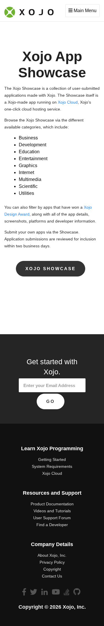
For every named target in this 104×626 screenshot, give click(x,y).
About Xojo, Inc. (52, 555)
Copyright (52, 569)
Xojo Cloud (68, 102)
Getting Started (52, 459)
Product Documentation (52, 504)
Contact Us (52, 576)
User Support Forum (52, 517)
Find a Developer (52, 524)
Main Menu (84, 10)
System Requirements (52, 466)
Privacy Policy (52, 562)
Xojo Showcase (50, 268)
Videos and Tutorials (52, 511)
